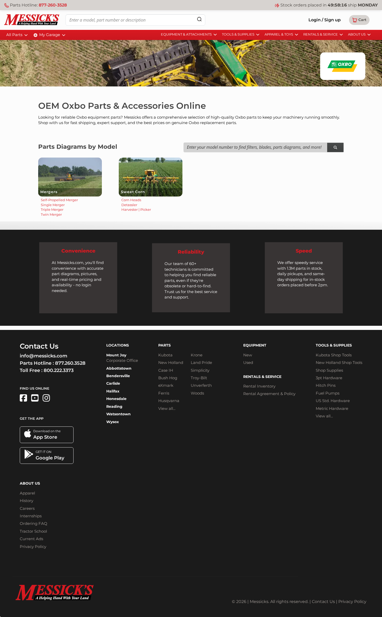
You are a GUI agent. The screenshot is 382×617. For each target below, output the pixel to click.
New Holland (170, 362)
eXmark (165, 385)
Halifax (112, 391)
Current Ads (31, 538)
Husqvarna (168, 400)
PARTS (164, 345)
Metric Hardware (332, 408)
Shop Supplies (329, 370)
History (26, 500)
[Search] (199, 19)
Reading (114, 406)
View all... (166, 408)
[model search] (335, 147)
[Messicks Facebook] (23, 398)
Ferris (163, 393)
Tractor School (33, 531)
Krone (196, 354)
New (247, 354)
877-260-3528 (53, 5)
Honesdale (116, 398)
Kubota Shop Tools (334, 354)
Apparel (27, 493)
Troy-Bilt (199, 377)
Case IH (165, 370)
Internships (31, 515)
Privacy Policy (33, 546)
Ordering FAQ (33, 523)
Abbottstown (118, 368)
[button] (359, 20)
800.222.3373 (59, 370)
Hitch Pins (325, 385)
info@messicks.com (43, 356)
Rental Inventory (259, 386)
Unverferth (201, 385)
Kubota (165, 354)
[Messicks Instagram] (46, 398)
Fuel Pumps (327, 393)
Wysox (112, 421)
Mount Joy (116, 355)
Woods (197, 393)
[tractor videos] (34, 398)
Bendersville (118, 376)
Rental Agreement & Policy (269, 393)
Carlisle (113, 383)
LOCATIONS (117, 345)
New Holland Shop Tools (339, 362)
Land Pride (201, 362)
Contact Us (323, 601)
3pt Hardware (329, 377)
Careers (27, 508)
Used (248, 362)
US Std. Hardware (333, 400)
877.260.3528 (70, 363)
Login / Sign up (324, 19)
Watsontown (118, 414)
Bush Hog (167, 377)
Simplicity (200, 370)
